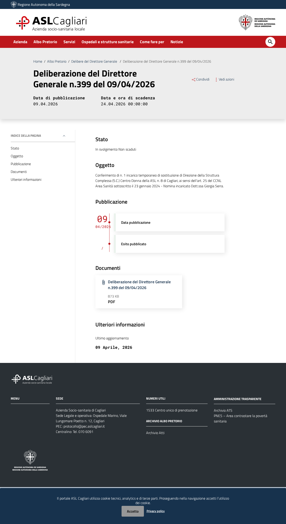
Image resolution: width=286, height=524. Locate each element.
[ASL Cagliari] (14, 4)
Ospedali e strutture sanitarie (108, 42)
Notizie (176, 42)
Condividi (202, 79)
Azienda (20, 42)
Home (37, 61)
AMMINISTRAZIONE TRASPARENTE (237, 398)
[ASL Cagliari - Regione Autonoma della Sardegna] (34, 378)
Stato (15, 148)
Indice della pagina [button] (26, 135)
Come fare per (152, 42)
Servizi (69, 42)
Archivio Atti (155, 432)
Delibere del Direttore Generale (94, 61)
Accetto (133, 511)
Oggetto (17, 156)
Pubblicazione (21, 163)
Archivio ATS (223, 410)
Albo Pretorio (45, 42)
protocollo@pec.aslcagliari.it (84, 426)
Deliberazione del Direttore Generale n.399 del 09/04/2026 (139, 285)
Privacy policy (156, 511)
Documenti (19, 171)
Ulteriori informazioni (26, 179)
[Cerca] (270, 42)
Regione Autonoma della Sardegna (44, 4)
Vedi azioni (226, 79)
